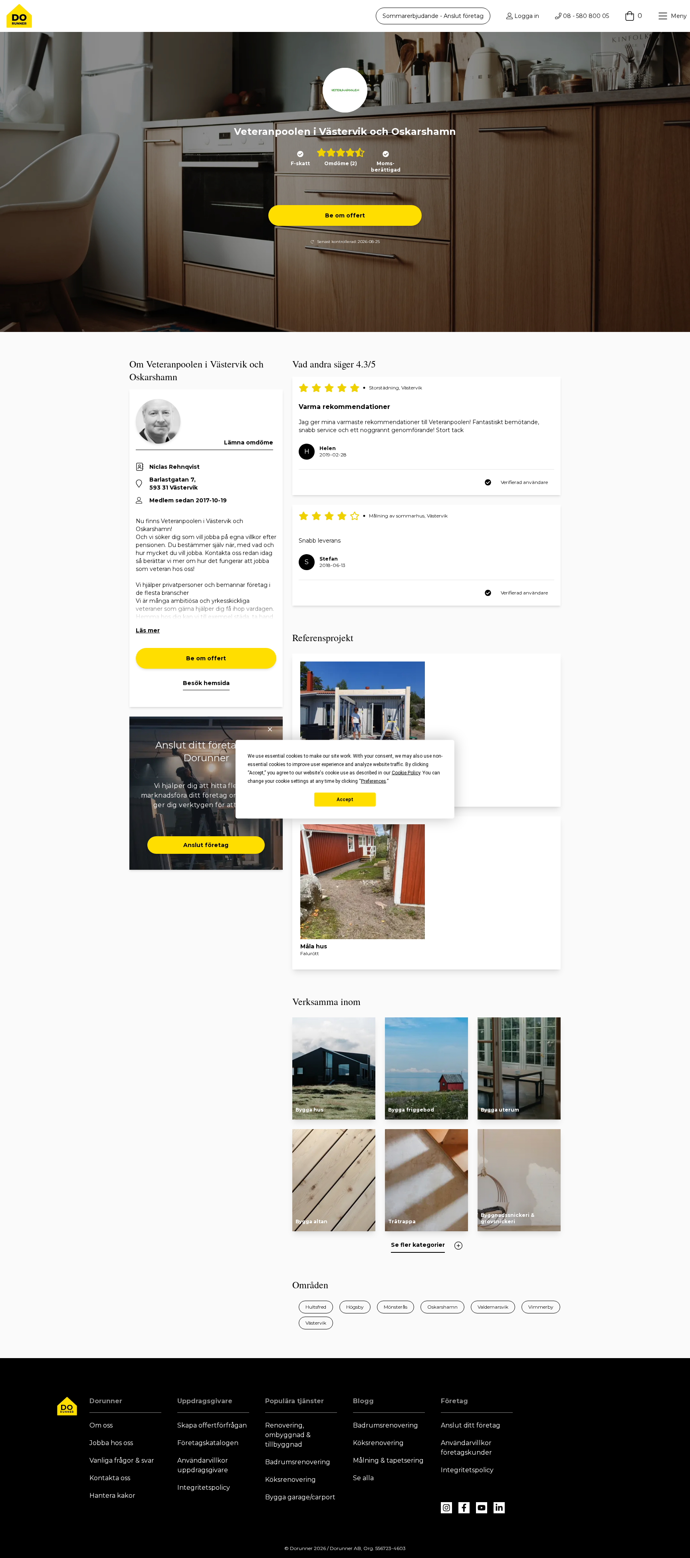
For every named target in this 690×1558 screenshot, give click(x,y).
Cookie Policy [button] (406, 772)
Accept (345, 799)
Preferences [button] (373, 781)
